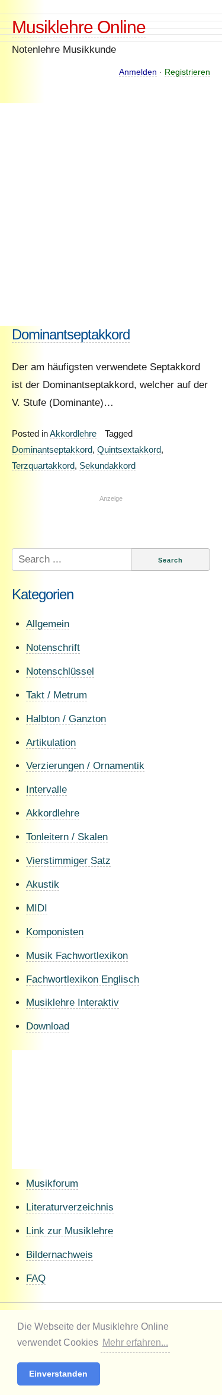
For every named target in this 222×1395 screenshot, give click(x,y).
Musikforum (52, 1183)
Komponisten (54, 932)
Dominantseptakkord (71, 334)
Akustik (42, 884)
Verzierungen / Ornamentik (85, 765)
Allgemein (47, 624)
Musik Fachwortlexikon (77, 955)
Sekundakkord (107, 465)
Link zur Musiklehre (69, 1231)
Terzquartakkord (43, 465)
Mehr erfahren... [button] (135, 1342)
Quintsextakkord (129, 449)
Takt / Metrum (56, 695)
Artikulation (51, 742)
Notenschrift (53, 647)
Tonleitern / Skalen (67, 837)
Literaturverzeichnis (70, 1207)
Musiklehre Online (79, 27)
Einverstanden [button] (58, 1373)
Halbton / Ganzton (66, 718)
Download (47, 1026)
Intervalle (46, 789)
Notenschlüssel (60, 671)
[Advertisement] (111, 214)
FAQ (36, 1278)
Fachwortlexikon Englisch (82, 979)
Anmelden (138, 72)
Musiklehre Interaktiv (72, 1002)
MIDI (36, 908)
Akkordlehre (73, 433)
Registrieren (187, 72)
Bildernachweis (59, 1254)
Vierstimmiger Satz (68, 860)
